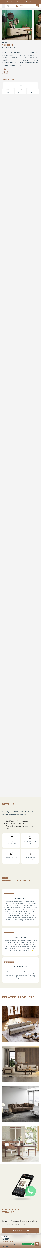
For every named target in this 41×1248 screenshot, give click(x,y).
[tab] (20, 85)
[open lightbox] (17, 25)
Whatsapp (28, 1244)
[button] (3, 6)
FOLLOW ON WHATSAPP (20, 1230)
